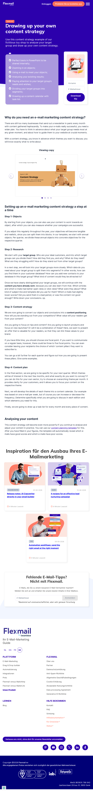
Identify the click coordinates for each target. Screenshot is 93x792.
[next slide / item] (82, 176)
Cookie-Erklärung (54, 682)
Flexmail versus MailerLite (14, 686)
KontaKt (49, 705)
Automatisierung (10, 669)
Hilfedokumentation (54, 718)
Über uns (50, 661)
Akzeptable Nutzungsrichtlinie (59, 686)
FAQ (48, 709)
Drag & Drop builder (11, 665)
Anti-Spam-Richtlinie (55, 673)
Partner (49, 665)
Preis (5, 677)
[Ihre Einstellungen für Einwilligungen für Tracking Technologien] (4, 788)
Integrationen (8, 673)
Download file (76, 97)
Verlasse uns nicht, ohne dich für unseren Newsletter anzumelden (34, 739)
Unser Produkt (9, 690)
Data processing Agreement (58, 690)
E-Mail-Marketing (10, 661)
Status (49, 726)
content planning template (64, 428)
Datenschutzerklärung (55, 669)
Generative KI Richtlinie (56, 694)
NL (5, 650)
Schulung (50, 713)
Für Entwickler (52, 722)
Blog (5, 705)
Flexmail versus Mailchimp (14, 682)
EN (10, 650)
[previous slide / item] (11, 176)
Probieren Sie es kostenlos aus (68, 4)
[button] (42, 197)
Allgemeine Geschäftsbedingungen (61, 677)
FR (15, 650)
